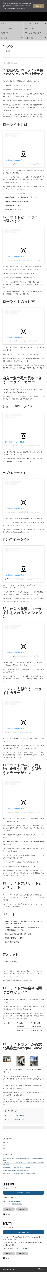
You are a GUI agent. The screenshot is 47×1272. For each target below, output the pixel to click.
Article (4, 1145)
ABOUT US (5, 1142)
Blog (4, 1148)
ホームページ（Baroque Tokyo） (15, 1119)
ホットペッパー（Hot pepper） (14, 1115)
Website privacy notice (9, 1269)
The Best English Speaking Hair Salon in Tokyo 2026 (16, 1170)
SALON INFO (6, 28)
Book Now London (23, 1193)
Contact (8, 1209)
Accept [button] (38, 6)
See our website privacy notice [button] (14, 8)
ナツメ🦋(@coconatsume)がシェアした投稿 (23, 164)
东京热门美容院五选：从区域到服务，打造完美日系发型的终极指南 (19, 1173)
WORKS (4, 33)
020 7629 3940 (15, 1201)
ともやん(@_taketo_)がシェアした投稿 (23, 341)
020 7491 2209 (17, 1204)
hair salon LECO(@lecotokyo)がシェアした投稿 (23, 260)
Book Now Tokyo (23, 1232)
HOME (4, 23)
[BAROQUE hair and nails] (23, 17)
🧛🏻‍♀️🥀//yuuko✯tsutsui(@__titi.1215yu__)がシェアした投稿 (24, 579)
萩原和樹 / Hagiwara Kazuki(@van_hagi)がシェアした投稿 (24, 732)
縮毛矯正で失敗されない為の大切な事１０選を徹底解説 (16, 1167)
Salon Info (22, 1209)
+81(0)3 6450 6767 (25, 1248)
